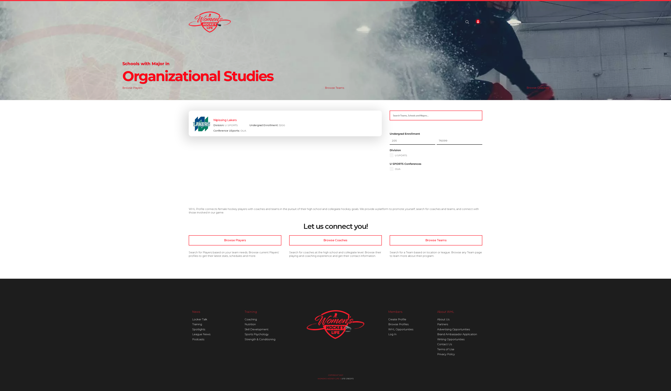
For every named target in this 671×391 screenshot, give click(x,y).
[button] (467, 22)
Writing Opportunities (450, 339)
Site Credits (347, 379)
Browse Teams (334, 87)
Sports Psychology (257, 334)
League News (201, 334)
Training (197, 324)
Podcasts (198, 339)
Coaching (251, 319)
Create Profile (397, 319)
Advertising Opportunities (453, 329)
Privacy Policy (446, 354)
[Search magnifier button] (477, 115)
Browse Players (132, 87)
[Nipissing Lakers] (285, 123)
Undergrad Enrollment (405, 133)
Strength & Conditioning (260, 339)
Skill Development (256, 329)
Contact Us (444, 344)
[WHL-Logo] (210, 22)
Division (395, 150)
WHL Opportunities (400, 329)
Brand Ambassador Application (457, 334)
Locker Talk (199, 319)
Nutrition (250, 324)
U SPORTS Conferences (405, 163)
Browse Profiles (398, 324)
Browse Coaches (538, 87)
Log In (392, 334)
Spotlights (198, 329)
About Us (443, 319)
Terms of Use (445, 349)
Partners (442, 324)
